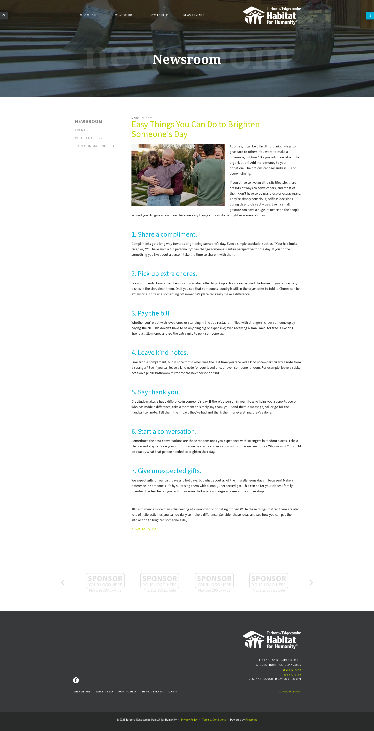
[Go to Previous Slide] (63, 582)
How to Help (159, 15)
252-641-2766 (292, 675)
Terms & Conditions (214, 720)
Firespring (251, 720)
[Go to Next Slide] (311, 582)
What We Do (123, 15)
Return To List (145, 529)
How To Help (127, 692)
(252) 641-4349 (291, 670)
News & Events (193, 15)
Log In (172, 692)
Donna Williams (290, 692)
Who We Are (88, 15)
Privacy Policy (189, 720)
